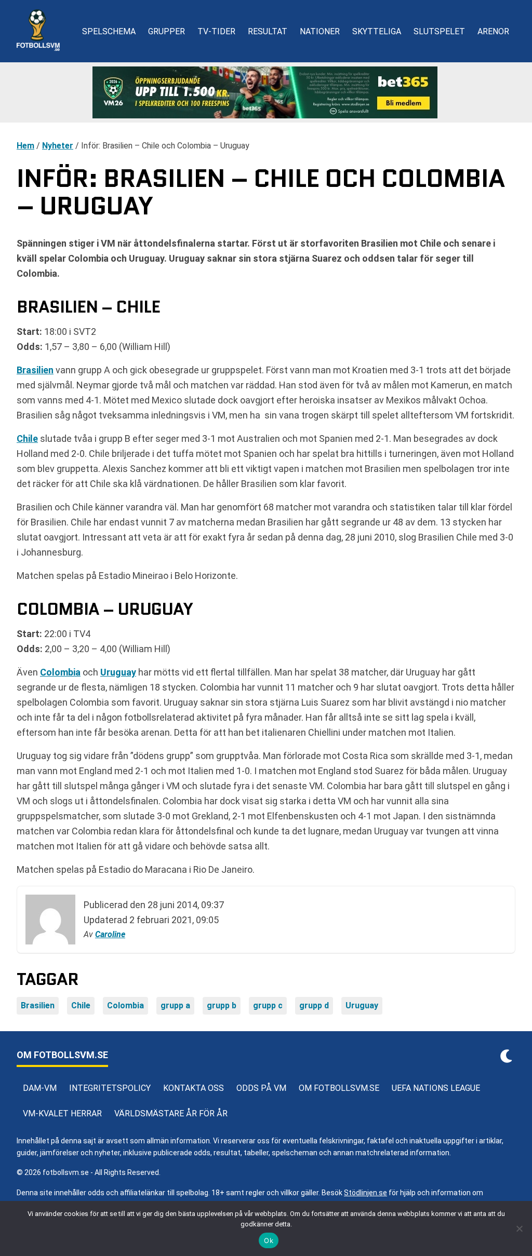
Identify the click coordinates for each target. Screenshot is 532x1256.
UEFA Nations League (436, 1088)
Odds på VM (261, 1088)
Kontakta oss (193, 1088)
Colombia (60, 672)
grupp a (175, 1005)
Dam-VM (40, 1088)
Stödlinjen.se (365, 1193)
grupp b (221, 1005)
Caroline (110, 934)
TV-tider (216, 31)
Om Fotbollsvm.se (339, 1088)
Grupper (166, 31)
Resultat (267, 31)
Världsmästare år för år (171, 1113)
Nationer (320, 31)
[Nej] (519, 1228)
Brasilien (35, 369)
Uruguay (118, 672)
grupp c (268, 1005)
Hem (25, 146)
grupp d (314, 1005)
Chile (27, 438)
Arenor (493, 31)
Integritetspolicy (110, 1088)
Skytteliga (376, 31)
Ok (268, 1240)
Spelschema (109, 31)
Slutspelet (439, 31)
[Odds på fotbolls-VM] (266, 92)
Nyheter (57, 146)
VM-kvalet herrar (62, 1113)
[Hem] (38, 31)
